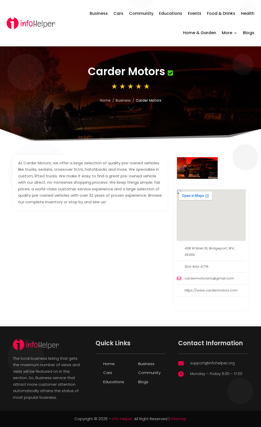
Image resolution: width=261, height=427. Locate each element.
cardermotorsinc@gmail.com (209, 278)
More (227, 33)
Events (194, 13)
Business (99, 13)
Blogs (248, 33)
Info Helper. (122, 418)
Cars (118, 13)
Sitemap (179, 418)
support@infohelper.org (212, 363)
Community (141, 13)
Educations (170, 13)
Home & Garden (199, 33)
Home (105, 100)
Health (247, 13)
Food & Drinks (221, 13)
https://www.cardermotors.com (211, 290)
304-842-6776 (196, 266)
